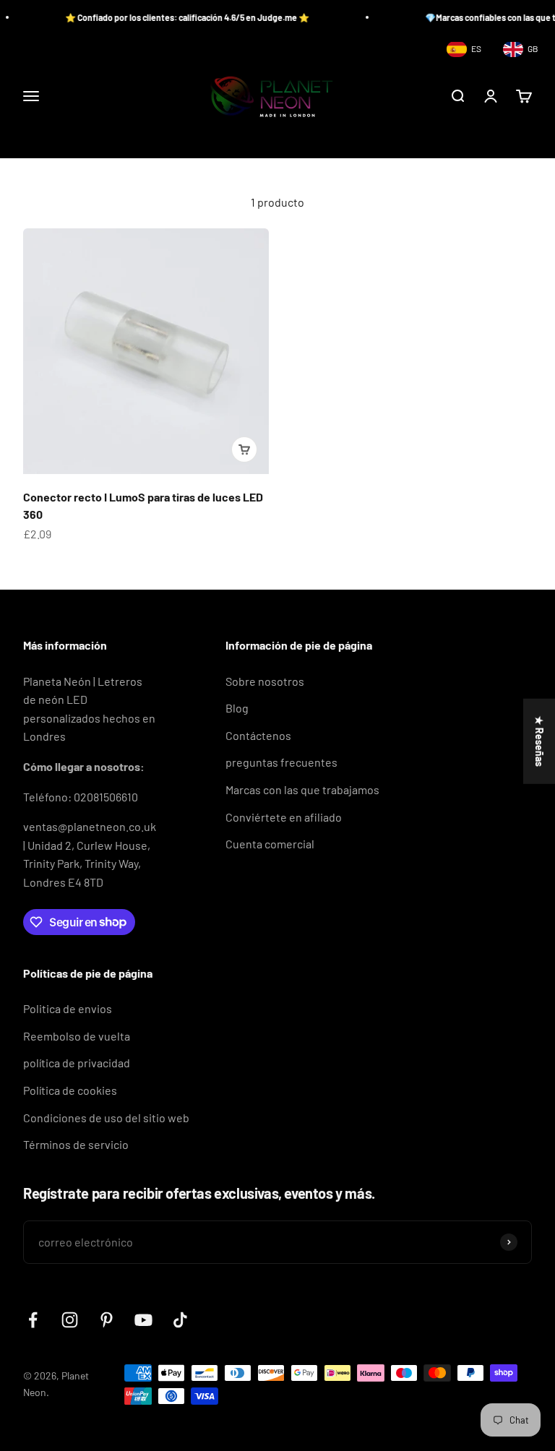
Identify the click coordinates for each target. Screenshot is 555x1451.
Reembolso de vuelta (76, 1036)
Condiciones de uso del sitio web (106, 1117)
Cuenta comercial (269, 844)
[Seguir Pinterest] (106, 1320)
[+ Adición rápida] (244, 449)
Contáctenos (258, 735)
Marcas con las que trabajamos (302, 789)
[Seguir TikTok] (180, 1320)
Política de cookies (70, 1090)
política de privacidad (76, 1062)
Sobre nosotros (264, 681)
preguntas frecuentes (281, 762)
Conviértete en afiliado (283, 817)
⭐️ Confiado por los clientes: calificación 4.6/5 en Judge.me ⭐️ (173, 17)
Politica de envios (67, 1008)
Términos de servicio (76, 1144)
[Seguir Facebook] (33, 1320)
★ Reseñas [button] (539, 741)
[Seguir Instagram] (69, 1320)
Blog (237, 708)
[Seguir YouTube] (143, 1320)
